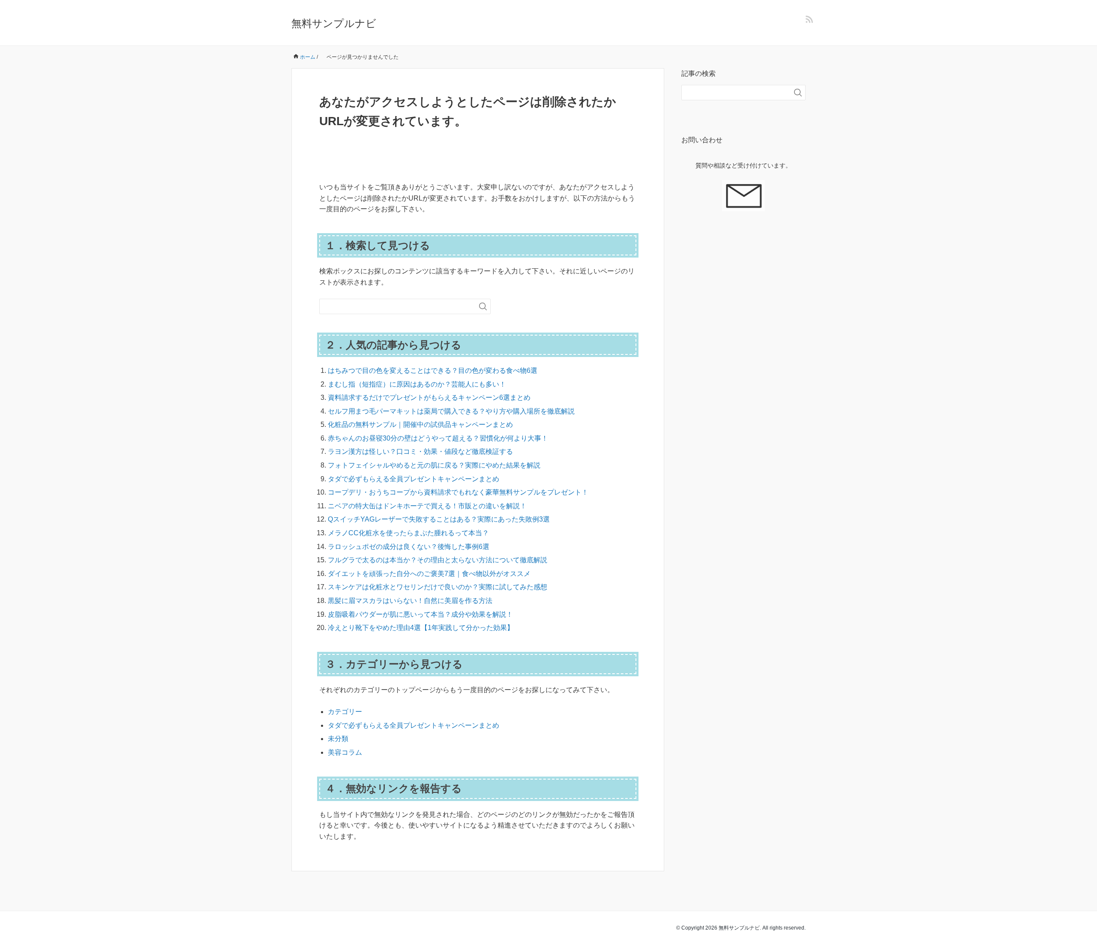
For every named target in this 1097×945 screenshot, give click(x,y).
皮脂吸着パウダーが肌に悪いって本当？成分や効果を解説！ (420, 614)
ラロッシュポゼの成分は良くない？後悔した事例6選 (408, 546)
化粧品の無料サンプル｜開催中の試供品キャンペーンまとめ (420, 424)
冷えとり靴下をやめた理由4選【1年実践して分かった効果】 (421, 627)
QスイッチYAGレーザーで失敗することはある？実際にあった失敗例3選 (439, 519)
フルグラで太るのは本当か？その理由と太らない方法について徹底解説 (437, 560)
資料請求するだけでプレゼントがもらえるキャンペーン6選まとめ (429, 397)
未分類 (338, 738)
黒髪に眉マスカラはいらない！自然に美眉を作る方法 (410, 600)
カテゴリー (345, 711)
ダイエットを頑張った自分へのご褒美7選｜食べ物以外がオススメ (429, 573)
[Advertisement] (743, 374)
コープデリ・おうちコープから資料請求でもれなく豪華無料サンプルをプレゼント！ (458, 492)
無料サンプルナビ (333, 23)
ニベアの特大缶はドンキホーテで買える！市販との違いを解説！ (427, 506)
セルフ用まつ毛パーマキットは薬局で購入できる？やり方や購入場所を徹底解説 (451, 411)
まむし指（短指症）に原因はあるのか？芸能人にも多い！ (417, 384)
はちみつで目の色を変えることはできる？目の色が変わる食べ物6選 (432, 370)
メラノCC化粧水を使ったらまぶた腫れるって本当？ (408, 533)
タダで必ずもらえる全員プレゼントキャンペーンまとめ (413, 479)
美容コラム (345, 752)
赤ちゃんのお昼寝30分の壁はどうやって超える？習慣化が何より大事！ (438, 438)
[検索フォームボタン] (483, 306)
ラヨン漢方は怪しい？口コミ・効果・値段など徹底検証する (420, 451)
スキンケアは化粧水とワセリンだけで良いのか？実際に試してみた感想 (437, 587)
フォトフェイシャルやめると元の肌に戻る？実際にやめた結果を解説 (434, 465)
